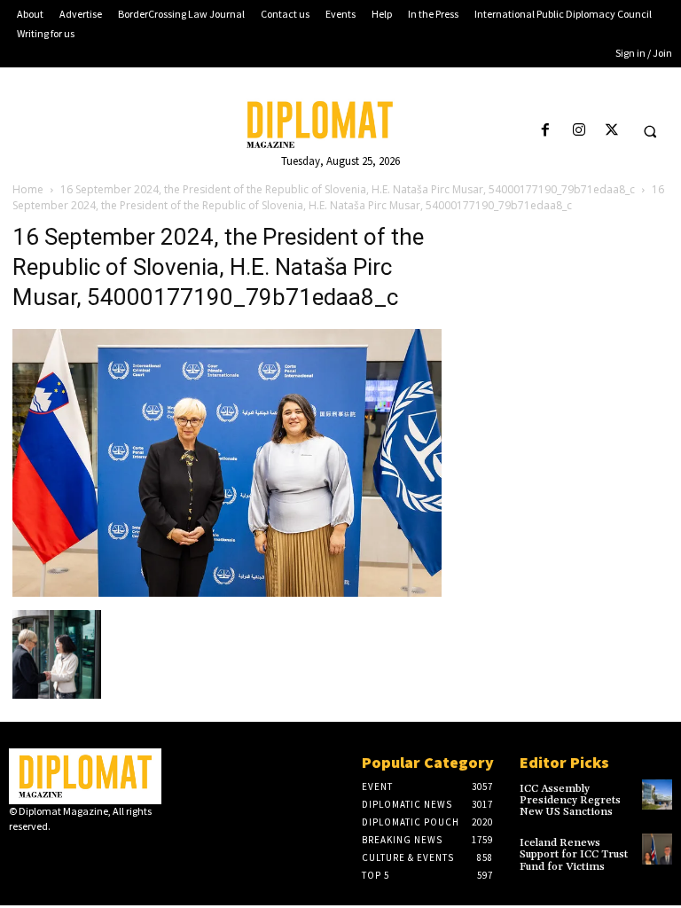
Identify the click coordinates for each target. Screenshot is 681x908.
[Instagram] (579, 131)
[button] (650, 131)
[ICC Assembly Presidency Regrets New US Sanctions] (657, 794)
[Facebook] (546, 131)
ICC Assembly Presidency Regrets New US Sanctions (570, 800)
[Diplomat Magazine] (340, 124)
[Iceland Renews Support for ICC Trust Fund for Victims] (657, 849)
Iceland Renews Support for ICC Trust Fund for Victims (574, 854)
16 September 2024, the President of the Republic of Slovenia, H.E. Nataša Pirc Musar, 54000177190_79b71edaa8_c (347, 189)
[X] (611, 131)
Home (27, 189)
